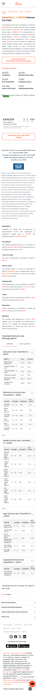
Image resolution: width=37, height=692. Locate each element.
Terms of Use (21, 670)
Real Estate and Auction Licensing (14, 653)
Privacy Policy (7, 672)
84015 (4, 13)
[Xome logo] (18, 3)
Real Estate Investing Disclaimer (14, 680)
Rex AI (24, 632)
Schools (9, 344)
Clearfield (28, 11)
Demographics (25, 344)
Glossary (6, 628)
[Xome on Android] (23, 645)
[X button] (20, 636)
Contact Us (18, 625)
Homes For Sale (13, 11)
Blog (13, 628)
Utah (21, 11)
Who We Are (7, 625)
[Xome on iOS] (12, 645)
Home (4, 11)
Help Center (28, 625)
